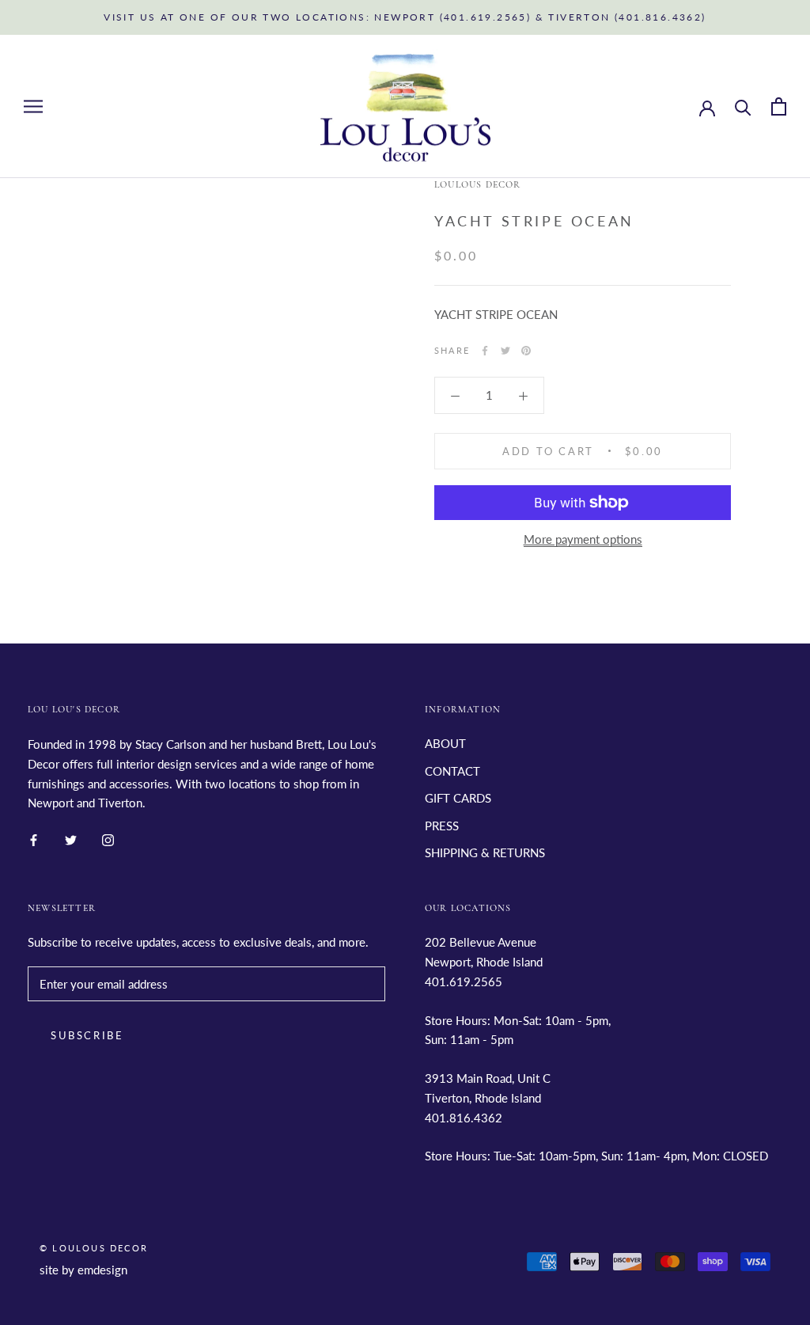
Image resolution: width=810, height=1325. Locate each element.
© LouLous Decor (94, 1248)
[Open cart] (778, 106)
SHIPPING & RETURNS (485, 852)
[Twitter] (505, 350)
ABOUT (445, 743)
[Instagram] (108, 839)
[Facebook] (485, 350)
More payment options (583, 539)
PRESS (442, 825)
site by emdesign (83, 1269)
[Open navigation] (33, 107)
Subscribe (87, 1035)
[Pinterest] (526, 350)
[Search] (743, 106)
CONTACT (452, 771)
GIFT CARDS (458, 798)
